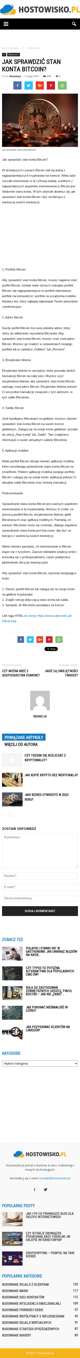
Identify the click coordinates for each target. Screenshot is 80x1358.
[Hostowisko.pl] (40, 9)
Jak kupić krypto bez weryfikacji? (51, 775)
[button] (74, 24)
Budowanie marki (15, 1291)
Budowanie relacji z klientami (25, 1284)
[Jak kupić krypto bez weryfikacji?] (12, 780)
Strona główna (10, 48)
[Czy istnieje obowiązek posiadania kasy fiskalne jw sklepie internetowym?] (12, 1239)
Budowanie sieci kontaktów (23, 1297)
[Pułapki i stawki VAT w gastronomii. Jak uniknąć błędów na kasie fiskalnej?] (12, 954)
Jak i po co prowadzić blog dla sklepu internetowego (50, 1215)
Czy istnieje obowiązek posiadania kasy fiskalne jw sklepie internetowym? (48, 1236)
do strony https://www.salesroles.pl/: (48, 615)
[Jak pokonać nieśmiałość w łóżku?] (12, 1013)
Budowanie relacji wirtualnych (26, 1323)
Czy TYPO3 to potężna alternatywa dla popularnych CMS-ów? (50, 971)
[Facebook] (34, 1190)
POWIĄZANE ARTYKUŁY (24, 737)
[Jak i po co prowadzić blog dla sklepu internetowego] (12, 1219)
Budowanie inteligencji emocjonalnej (31, 1304)
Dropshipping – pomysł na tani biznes (50, 1254)
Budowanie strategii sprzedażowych (30, 1329)
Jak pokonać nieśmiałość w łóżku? (47, 1009)
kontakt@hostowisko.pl (54, 1178)
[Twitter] (45, 1190)
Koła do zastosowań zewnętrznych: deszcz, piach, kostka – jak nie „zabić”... (49, 991)
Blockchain (13, 54)
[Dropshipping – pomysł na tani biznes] (12, 1258)
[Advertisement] (40, 37)
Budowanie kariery (16, 1335)
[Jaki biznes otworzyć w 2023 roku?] (12, 799)
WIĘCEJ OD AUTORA (21, 744)
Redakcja (15, 76)
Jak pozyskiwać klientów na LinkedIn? (48, 1028)
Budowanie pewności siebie (22, 1310)
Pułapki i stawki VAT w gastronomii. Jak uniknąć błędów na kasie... (51, 951)
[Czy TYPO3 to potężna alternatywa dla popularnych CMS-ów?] (12, 973)
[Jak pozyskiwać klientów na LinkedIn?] (12, 1032)
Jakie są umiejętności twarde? (61, 673)
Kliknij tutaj (9, 621)
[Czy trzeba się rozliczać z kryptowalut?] (12, 760)
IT (4, 54)
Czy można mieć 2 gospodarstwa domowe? (21, 673)
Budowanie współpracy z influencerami (33, 1316)
